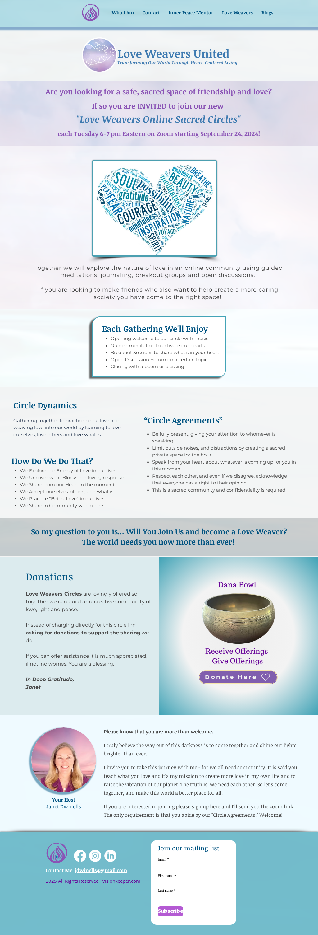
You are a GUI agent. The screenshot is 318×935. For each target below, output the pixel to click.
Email (162, 859)
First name (165, 875)
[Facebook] (80, 856)
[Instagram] (95, 856)
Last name (165, 890)
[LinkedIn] (110, 856)
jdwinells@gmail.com (101, 870)
